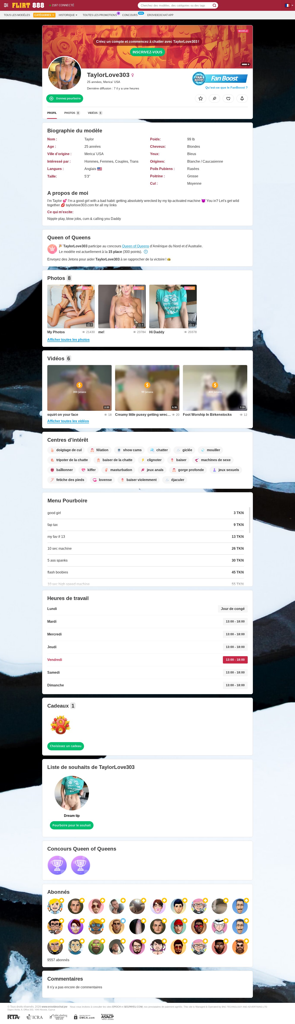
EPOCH (116, 1006)
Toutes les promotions (100, 15)
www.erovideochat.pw (54, 1006)
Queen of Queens (135, 246)
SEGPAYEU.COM (133, 1006)
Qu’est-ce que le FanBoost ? (226, 87)
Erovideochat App (160, 15)
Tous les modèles (17, 15)
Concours (130, 15)
